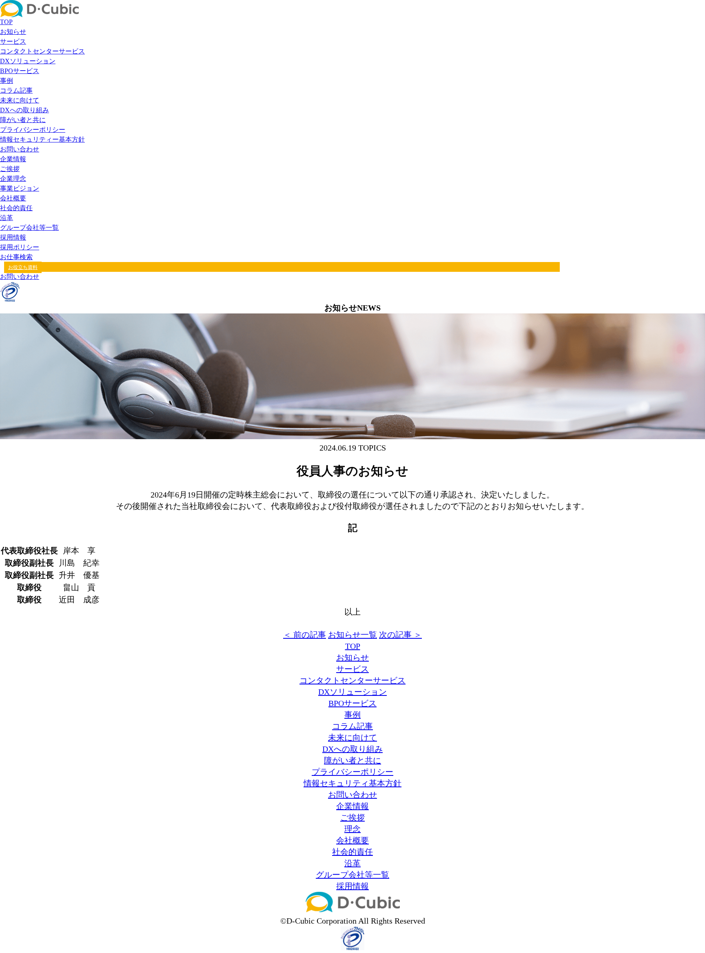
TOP (6, 21)
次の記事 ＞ (400, 634)
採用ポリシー (19, 247)
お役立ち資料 (23, 267)
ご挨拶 (10, 168)
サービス (13, 41)
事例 (6, 80)
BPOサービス (19, 70)
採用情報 (13, 237)
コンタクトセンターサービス (42, 51)
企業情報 (13, 159)
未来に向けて (19, 100)
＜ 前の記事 (304, 634)
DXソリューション (27, 61)
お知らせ (13, 31)
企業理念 (13, 178)
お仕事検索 (16, 256)
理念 (352, 828)
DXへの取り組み (24, 110)
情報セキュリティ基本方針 (352, 783)
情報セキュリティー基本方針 (42, 139)
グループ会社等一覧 (29, 227)
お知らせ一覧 (352, 634)
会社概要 (13, 198)
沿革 (6, 217)
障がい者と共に (23, 119)
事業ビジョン (19, 188)
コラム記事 (16, 90)
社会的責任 (16, 207)
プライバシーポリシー (32, 129)
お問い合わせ (19, 149)
